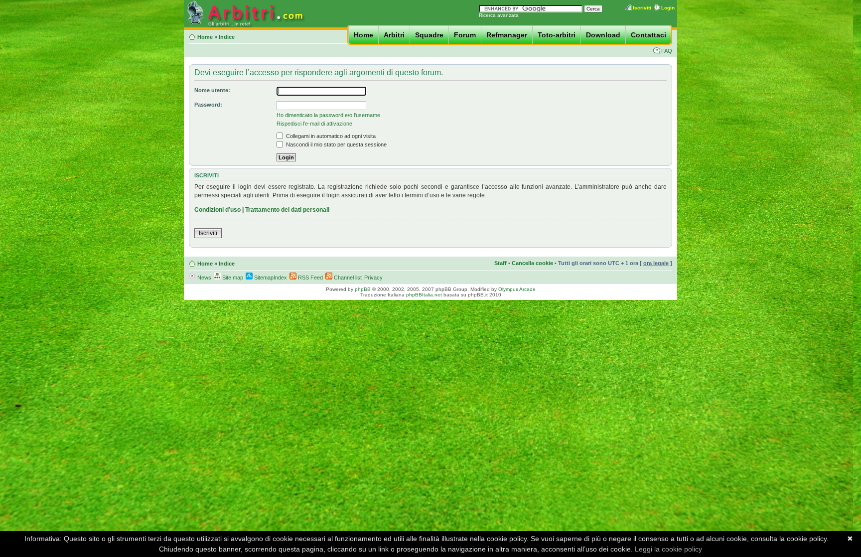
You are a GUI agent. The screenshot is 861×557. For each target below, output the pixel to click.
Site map (232, 277)
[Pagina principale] (245, 25)
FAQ (666, 51)
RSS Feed (309, 277)
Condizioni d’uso (217, 209)
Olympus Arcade (517, 289)
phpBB (363, 289)
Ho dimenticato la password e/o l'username (328, 115)
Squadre (429, 35)
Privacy (373, 277)
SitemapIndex (270, 277)
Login (668, 7)
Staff (500, 263)
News (203, 277)
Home (363, 35)
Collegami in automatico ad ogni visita (330, 136)
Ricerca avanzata (499, 15)
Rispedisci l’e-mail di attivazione (314, 124)
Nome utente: (212, 90)
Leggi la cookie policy (668, 549)
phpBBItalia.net (424, 294)
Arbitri (394, 35)
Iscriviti (642, 7)
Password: (208, 105)
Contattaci (648, 35)
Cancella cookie (532, 263)
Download (603, 35)
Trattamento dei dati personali (287, 209)
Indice (227, 37)
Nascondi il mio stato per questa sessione (336, 144)
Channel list (347, 277)
